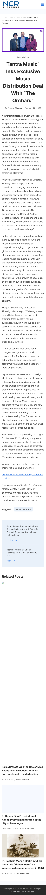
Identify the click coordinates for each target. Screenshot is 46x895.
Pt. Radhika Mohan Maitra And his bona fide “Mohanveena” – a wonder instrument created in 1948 (23, 865)
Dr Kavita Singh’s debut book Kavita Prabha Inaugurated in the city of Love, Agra (21, 820)
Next (9, 561)
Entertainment (23, 57)
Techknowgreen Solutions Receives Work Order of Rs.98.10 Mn (22, 553)
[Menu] (42, 4)
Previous (14, 540)
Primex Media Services (24, 892)
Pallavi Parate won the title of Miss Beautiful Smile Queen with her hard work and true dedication (22, 770)
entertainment (23, 509)
